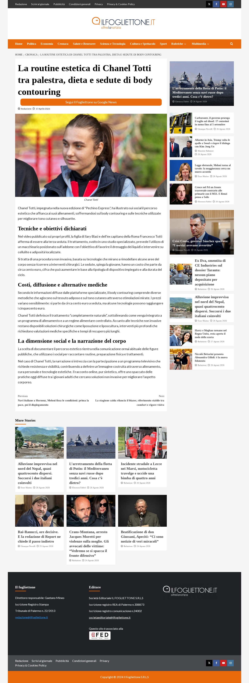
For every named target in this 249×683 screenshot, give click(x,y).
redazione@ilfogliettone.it (31, 617)
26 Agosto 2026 (43, 488)
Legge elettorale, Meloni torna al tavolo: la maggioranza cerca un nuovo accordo (213, 168)
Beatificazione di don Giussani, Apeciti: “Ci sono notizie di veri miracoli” (142, 536)
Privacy (99, 4)
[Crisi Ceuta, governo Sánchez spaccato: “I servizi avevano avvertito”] (202, 232)
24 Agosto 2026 (92, 560)
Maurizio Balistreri (205, 151)
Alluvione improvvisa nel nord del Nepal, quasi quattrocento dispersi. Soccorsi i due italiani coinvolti (37, 473)
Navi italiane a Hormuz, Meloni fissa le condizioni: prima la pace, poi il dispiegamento (53, 400)
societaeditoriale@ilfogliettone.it (110, 617)
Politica (31, 43)
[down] (185, 44)
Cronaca (63, 43)
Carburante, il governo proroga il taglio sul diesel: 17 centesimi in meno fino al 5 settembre (212, 121)
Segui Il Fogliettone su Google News (91, 102)
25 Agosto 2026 (46, 546)
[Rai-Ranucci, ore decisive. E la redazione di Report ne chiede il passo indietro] (39, 511)
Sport (163, 43)
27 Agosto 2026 (217, 341)
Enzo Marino (26, 488)
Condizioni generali (79, 4)
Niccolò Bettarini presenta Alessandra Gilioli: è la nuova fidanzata (211, 357)
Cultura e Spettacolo (142, 43)
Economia (47, 43)
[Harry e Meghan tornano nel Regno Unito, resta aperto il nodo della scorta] (181, 335)
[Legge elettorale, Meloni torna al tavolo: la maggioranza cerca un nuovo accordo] (181, 170)
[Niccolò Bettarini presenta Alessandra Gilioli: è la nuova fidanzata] (181, 359)
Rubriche (177, 43)
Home (18, 43)
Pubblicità (59, 4)
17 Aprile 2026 (43, 108)
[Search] (231, 44)
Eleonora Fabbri (79, 488)
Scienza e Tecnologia (112, 43)
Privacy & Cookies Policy (121, 4)
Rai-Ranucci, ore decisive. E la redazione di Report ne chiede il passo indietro (39, 536)
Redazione (21, 4)
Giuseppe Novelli (28, 546)
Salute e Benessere (84, 43)
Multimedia (199, 43)
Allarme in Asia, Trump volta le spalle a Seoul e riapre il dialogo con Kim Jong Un (212, 143)
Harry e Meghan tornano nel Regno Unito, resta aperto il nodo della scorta (211, 333)
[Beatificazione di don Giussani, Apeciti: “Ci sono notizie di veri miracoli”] (142, 511)
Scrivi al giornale (40, 4)
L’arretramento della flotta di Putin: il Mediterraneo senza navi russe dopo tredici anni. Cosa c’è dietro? (90, 473)
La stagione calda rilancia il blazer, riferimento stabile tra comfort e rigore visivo (129, 400)
